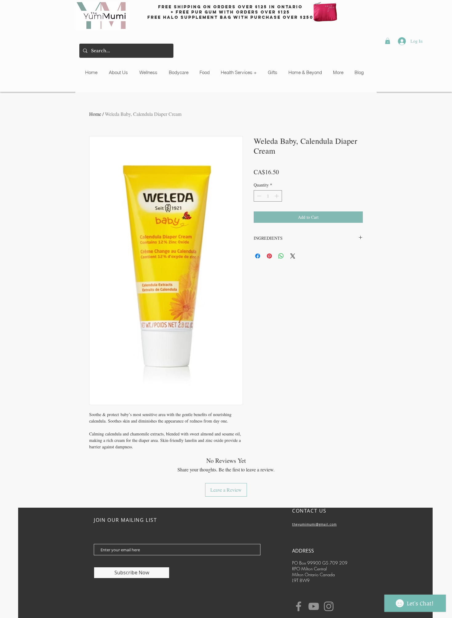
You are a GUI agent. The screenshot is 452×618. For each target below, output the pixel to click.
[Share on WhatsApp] (281, 256)
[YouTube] (313, 606)
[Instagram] (328, 606)
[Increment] (277, 196)
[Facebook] (298, 606)
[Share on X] (292, 256)
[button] (387, 41)
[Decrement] (258, 196)
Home (95, 114)
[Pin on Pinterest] (269, 256)
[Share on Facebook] (257, 256)
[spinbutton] (267, 196)
